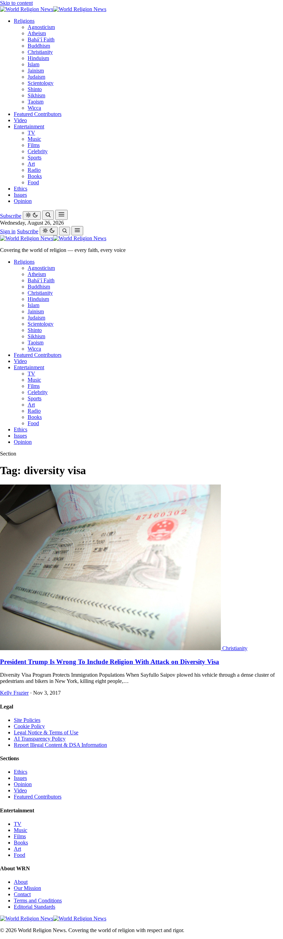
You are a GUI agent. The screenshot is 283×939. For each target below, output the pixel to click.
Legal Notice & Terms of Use (46, 732)
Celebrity (38, 151)
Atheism (37, 33)
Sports (34, 157)
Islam (33, 64)
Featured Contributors (37, 114)
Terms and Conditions (38, 900)
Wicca (34, 108)
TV (31, 133)
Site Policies (27, 720)
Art (31, 164)
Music (34, 139)
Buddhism (39, 46)
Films (34, 145)
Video (20, 120)
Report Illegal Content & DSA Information (60, 745)
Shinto (35, 89)
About (21, 882)
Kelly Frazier (14, 693)
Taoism (35, 102)
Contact (22, 894)
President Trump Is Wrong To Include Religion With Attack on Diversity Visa (109, 661)
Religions (24, 21)
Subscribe (10, 216)
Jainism (36, 71)
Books (35, 176)
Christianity (40, 52)
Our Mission (27, 888)
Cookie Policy (29, 726)
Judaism (36, 77)
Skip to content (16, 3)
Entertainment (29, 126)
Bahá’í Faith (41, 39)
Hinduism (38, 58)
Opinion (23, 201)
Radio (34, 170)
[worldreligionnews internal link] (53, 9)
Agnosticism (41, 27)
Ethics (20, 189)
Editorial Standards (34, 907)
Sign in (8, 231)
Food (33, 182)
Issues (20, 195)
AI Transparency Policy (40, 739)
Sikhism (36, 95)
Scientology (40, 83)
